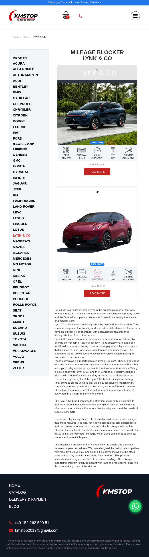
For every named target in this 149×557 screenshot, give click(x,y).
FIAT (16, 132)
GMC (17, 160)
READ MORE (97, 171)
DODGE (19, 121)
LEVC (17, 212)
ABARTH (20, 58)
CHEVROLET (23, 104)
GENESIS (20, 154)
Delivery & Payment (28, 499)
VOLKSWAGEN (25, 351)
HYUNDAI (20, 172)
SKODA (19, 316)
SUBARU (20, 328)
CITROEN (20, 115)
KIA (16, 195)
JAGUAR (20, 183)
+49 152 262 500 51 (102, 16)
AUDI (17, 81)
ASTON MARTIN (25, 75)
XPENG (18, 362)
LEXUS (18, 218)
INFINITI (19, 178)
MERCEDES (22, 258)
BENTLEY (20, 86)
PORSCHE (21, 299)
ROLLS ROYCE (25, 304)
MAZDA (19, 247)
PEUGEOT (21, 287)
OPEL (17, 281)
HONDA (19, 166)
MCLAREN (21, 253)
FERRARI (20, 127)
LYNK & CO (39, 36)
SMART (19, 322)
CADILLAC (21, 98)
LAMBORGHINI (24, 201)
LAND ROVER (24, 206)
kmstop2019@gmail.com (36, 530)
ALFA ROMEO (24, 69)
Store (26, 36)
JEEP (17, 189)
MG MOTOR (22, 264)
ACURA (19, 63)
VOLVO (18, 356)
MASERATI (21, 241)
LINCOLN (20, 224)
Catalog (17, 492)
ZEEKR (18, 368)
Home (15, 36)
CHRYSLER (22, 109)
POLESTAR (22, 293)
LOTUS (18, 229)
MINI (16, 270)
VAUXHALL (22, 345)
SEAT (17, 310)
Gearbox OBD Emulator (23, 146)
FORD (17, 138)
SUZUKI (19, 333)
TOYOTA (19, 339)
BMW (17, 92)
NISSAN (19, 276)
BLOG (14, 506)
